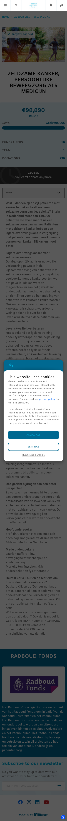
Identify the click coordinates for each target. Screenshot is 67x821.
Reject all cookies (33, 455)
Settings (33, 446)
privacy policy (47, 399)
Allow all (33, 434)
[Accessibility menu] (63, 817)
